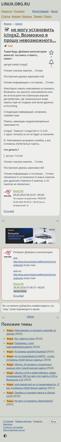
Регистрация (40, 11)
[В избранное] (51, 52)
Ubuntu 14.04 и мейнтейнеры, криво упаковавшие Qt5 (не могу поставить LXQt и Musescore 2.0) (31, 376)
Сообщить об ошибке (13, 427)
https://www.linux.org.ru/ (14, 430)
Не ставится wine (24, 338)
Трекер (37, 16)
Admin (18, 24)
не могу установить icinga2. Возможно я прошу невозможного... (30, 34)
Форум (16, 16)
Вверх (54, 422)
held (10, 45)
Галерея (19, 11)
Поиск (47, 16)
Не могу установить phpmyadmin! (33, 401)
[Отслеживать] (51, 62)
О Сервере (8, 421)
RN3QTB (18, 191)
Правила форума (23, 421)
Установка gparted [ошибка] (30, 351)
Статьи (5, 16)
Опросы (27, 16)
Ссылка (8, 211)
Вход (54, 11)
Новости (6, 11)
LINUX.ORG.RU (15, 4)
